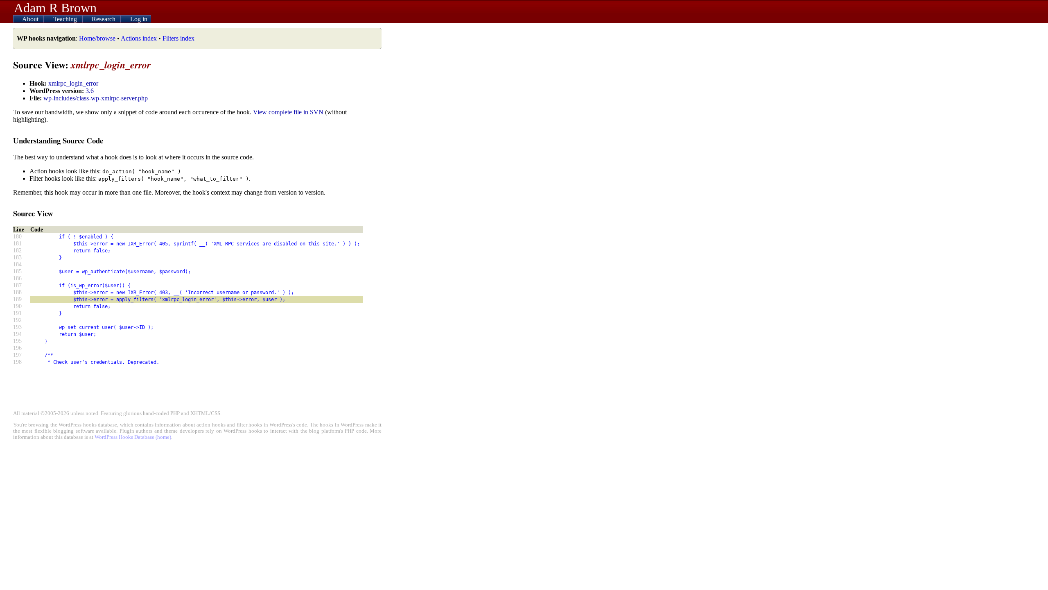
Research (104, 19)
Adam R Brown (55, 7)
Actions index (139, 38)
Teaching (66, 19)
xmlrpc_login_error (73, 83)
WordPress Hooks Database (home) (133, 437)
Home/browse (97, 38)
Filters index (178, 38)
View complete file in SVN (288, 112)
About (31, 19)
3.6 (90, 90)
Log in (138, 19)
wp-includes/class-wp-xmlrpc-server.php (95, 98)
